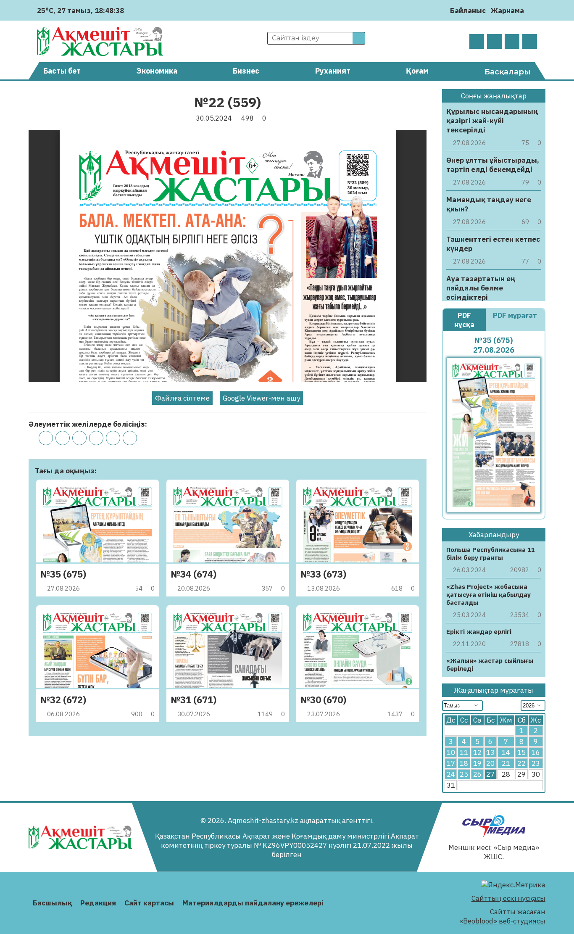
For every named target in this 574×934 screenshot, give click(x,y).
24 (451, 774)
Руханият (332, 71)
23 (536, 763)
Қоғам (417, 71)
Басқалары (507, 72)
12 (477, 752)
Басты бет (62, 71)
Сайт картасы (149, 903)
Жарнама (507, 10)
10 (451, 752)
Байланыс (468, 10)
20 (490, 763)
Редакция (98, 903)
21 (506, 763)
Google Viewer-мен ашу (261, 398)
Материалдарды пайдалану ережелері (253, 903)
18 (464, 763)
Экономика (157, 71)
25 (464, 774)
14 (506, 752)
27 (490, 774)
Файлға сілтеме (182, 398)
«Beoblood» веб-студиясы (502, 921)
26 (477, 774)
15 (521, 752)
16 (536, 752)
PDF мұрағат (515, 315)
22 (521, 763)
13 (490, 752)
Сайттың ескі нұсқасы (508, 898)
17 (451, 763)
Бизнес (246, 71)
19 (477, 763)
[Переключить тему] (533, 10)
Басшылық (52, 903)
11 (464, 752)
